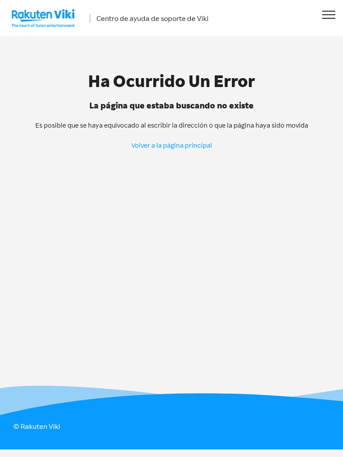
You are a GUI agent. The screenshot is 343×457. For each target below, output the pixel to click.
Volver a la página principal (171, 145)
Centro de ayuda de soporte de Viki (152, 18)
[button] (328, 14)
